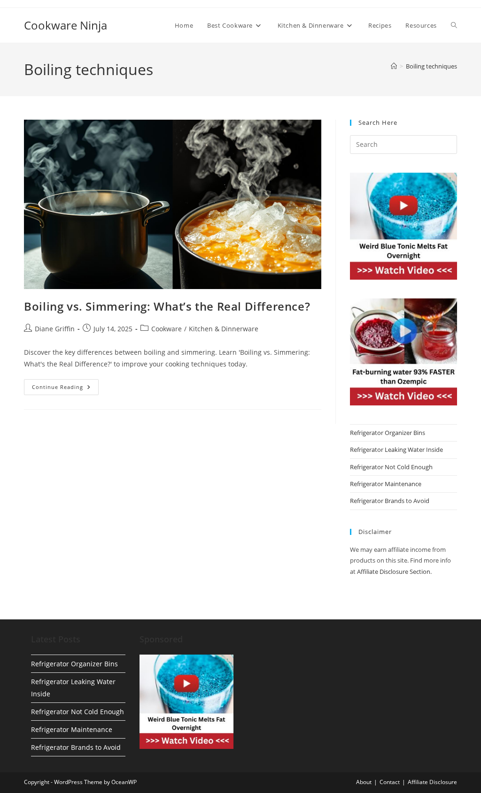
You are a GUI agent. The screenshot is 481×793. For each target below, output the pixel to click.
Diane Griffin (55, 328)
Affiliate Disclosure (432, 782)
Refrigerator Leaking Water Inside (396, 449)
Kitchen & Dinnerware (223, 328)
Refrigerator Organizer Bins (387, 432)
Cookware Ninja (65, 25)
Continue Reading (65, 388)
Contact (390, 782)
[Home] (394, 66)
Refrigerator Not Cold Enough (391, 467)
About (364, 782)
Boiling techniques (431, 66)
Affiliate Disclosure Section (393, 571)
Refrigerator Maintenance (385, 484)
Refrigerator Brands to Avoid (389, 500)
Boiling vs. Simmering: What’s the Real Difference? (167, 306)
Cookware (166, 328)
